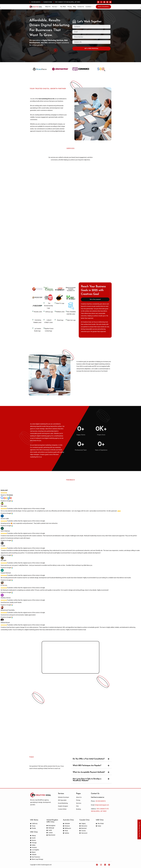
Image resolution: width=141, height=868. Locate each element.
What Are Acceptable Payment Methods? (89, 772)
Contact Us (81, 6)
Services (54, 6)
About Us (47, 6)
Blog (74, 6)
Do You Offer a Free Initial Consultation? (88, 759)
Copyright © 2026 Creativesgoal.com (41, 864)
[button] (31, 69)
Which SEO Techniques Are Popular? (87, 765)
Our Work (63, 6)
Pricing (70, 6)
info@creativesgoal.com (102, 805)
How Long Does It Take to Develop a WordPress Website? (87, 779)
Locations (88, 6)
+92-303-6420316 (100, 801)
